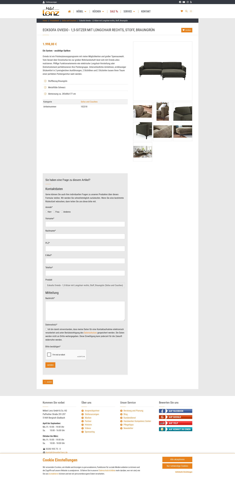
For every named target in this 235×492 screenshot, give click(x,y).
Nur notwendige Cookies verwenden (177, 467)
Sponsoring (90, 431)
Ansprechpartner (92, 410)
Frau (57, 212)
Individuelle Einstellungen (183, 472)
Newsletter (128, 428)
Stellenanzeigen (92, 414)
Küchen (97, 11)
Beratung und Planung (133, 410)
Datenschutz (51, 324)
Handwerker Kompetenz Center (137, 421)
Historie (88, 424)
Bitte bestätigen (53, 346)
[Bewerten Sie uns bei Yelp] (175, 423)
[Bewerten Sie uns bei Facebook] (175, 411)
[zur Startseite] (51, 11)
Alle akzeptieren (177, 459)
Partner (88, 421)
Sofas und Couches (69, 20)
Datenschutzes (90, 332)
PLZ (47, 243)
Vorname (49, 218)
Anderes (67, 212)
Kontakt (146, 11)
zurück (49, 382)
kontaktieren (54, 474)
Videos (88, 428)
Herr (49, 212)
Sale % (114, 11)
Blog (126, 414)
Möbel (80, 11)
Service (128, 11)
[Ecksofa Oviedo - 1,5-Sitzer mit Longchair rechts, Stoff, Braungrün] (162, 71)
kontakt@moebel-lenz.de (56, 452)
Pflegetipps (129, 424)
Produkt (48, 279)
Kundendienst (130, 417)
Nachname (50, 230)
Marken (88, 417)
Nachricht (50, 298)
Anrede (49, 207)
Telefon (49, 267)
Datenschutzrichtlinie (107, 470)
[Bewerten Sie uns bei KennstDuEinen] (175, 429)
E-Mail (48, 255)
